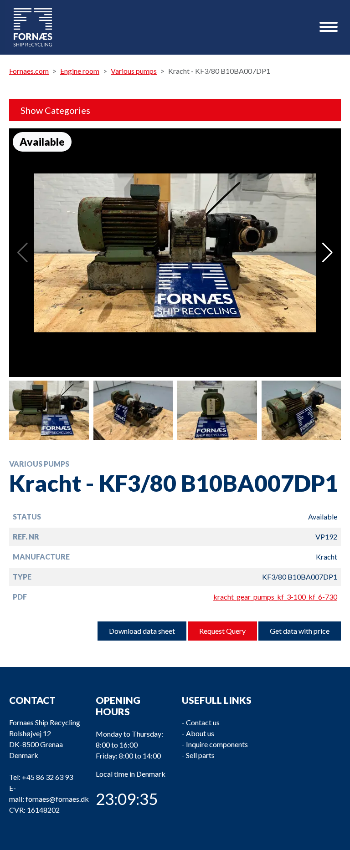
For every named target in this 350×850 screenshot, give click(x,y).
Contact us (203, 722)
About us (200, 733)
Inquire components (217, 744)
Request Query (222, 630)
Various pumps (134, 70)
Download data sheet (142, 630)
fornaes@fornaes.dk (57, 798)
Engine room (79, 70)
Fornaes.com (29, 70)
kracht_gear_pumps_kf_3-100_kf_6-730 (275, 596)
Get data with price (299, 630)
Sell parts (200, 755)
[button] (327, 253)
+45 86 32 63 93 (47, 777)
